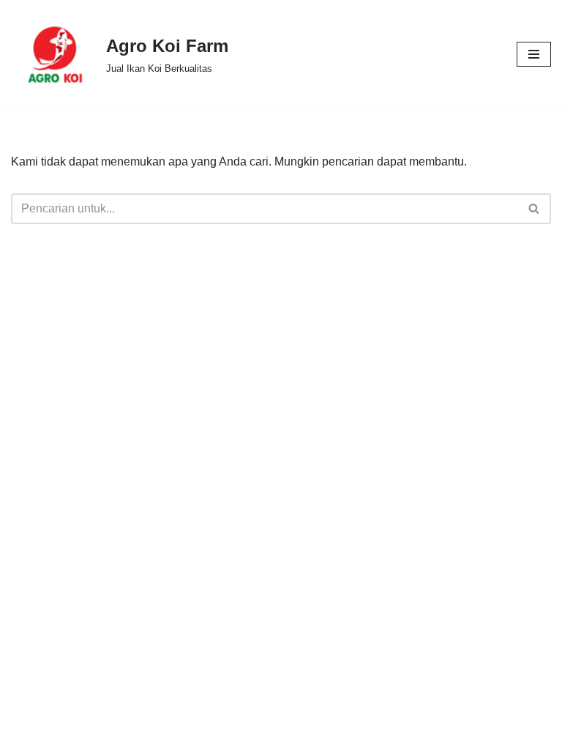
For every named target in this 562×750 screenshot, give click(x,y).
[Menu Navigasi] (534, 54)
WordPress (350, 734)
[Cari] (534, 208)
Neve (197, 734)
